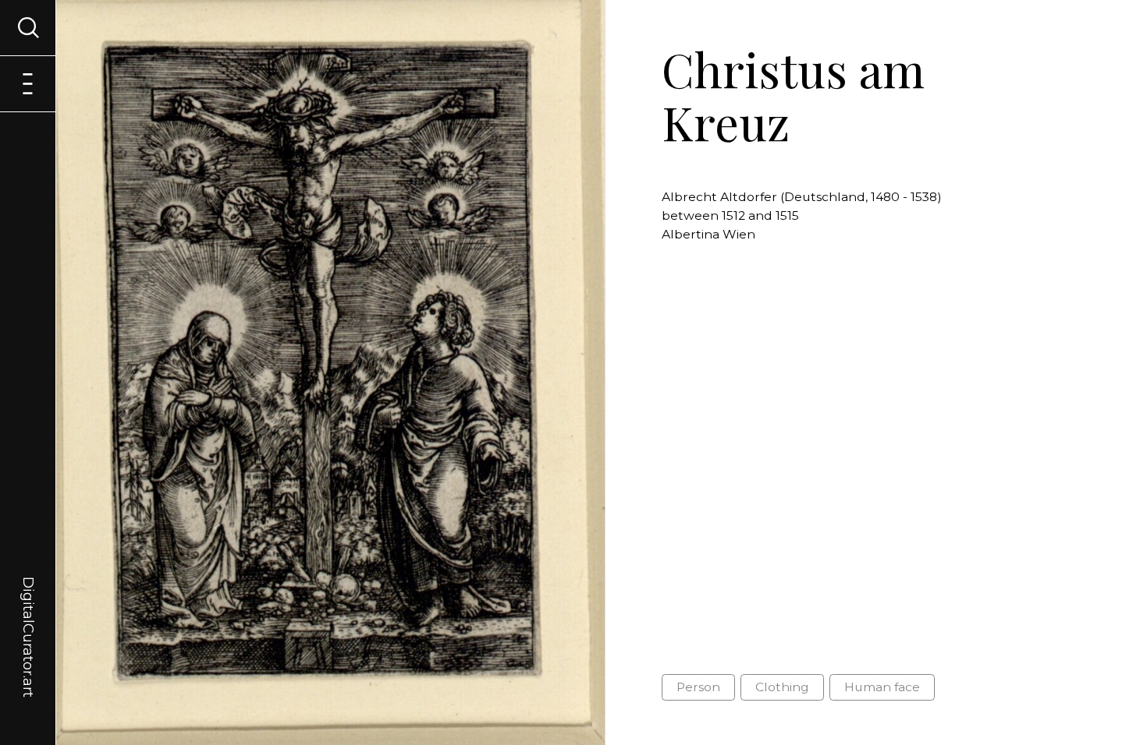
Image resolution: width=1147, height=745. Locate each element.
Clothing (782, 687)
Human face (882, 687)
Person (698, 687)
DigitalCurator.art (28, 619)
